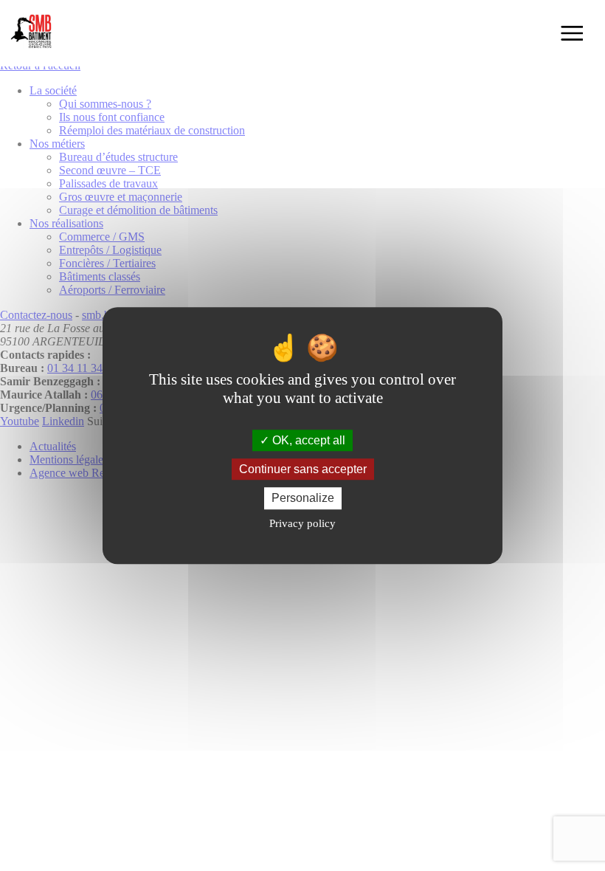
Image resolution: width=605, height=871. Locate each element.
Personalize (303, 498)
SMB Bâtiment (33, 33)
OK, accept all (307, 440)
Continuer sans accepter (303, 469)
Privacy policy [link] (302, 523)
